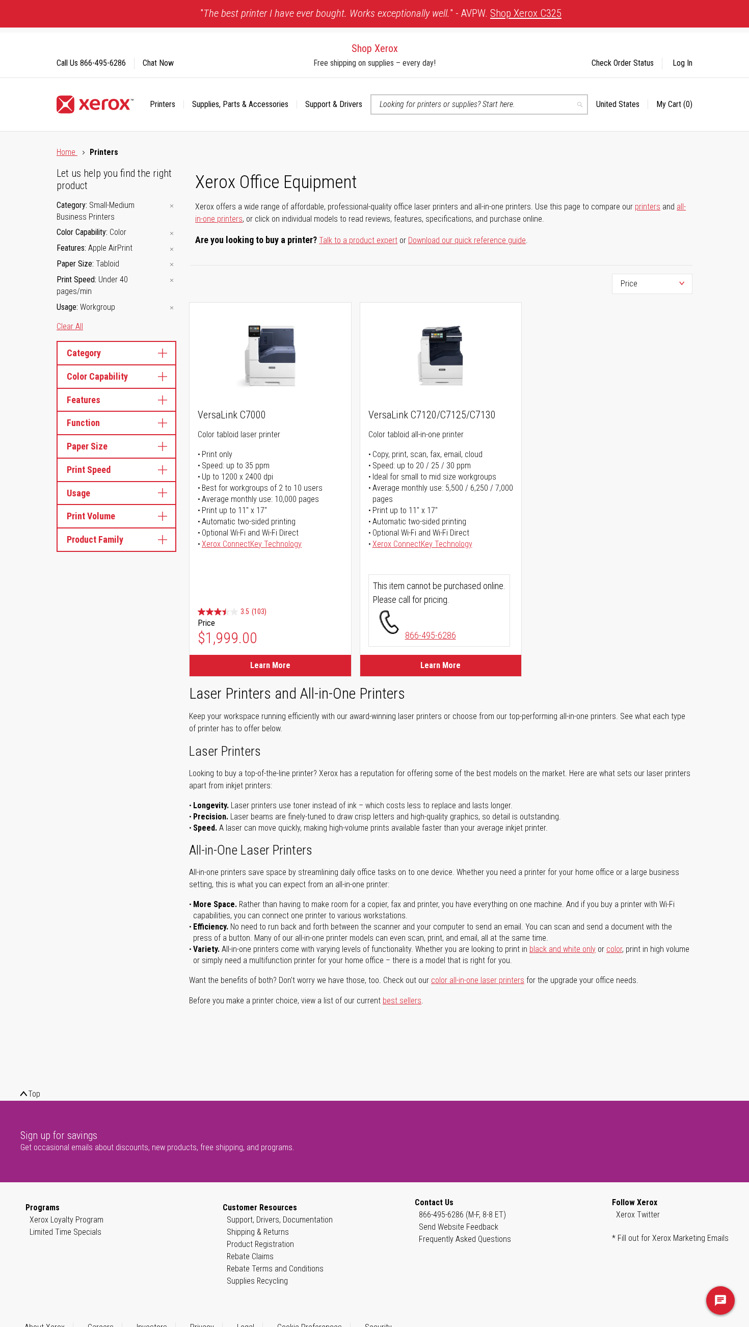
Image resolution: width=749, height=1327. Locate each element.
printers (647, 206)
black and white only (562, 949)
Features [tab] (83, 399)
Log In (682, 63)
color (614, 949)
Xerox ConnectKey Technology (252, 544)
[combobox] (479, 104)
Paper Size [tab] (87, 446)
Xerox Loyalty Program (66, 1220)
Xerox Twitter (638, 1214)
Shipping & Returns (258, 1232)
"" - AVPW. (380, 13)
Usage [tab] (78, 493)
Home (67, 152)
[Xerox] (95, 104)
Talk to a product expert (358, 240)
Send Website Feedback (458, 1227)
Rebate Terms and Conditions (275, 1268)
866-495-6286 (430, 635)
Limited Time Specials (65, 1232)
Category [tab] (84, 353)
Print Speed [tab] (89, 469)
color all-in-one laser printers (477, 980)
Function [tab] (83, 422)
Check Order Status (623, 63)
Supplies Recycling (257, 1281)
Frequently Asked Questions (465, 1239)
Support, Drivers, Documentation (280, 1220)
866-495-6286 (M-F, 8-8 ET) (462, 1214)
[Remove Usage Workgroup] (171, 308)
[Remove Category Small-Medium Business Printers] (171, 206)
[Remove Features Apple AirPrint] (171, 249)
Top (34, 1094)
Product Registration (260, 1244)
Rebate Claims (250, 1256)
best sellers (402, 1000)
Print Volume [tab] (91, 516)
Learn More (270, 665)
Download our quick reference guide (467, 240)
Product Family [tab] (95, 539)
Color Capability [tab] (97, 376)
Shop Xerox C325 (525, 13)
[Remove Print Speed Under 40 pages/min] (171, 280)
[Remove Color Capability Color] (171, 233)
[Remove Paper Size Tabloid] (171, 265)
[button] (622, 104)
